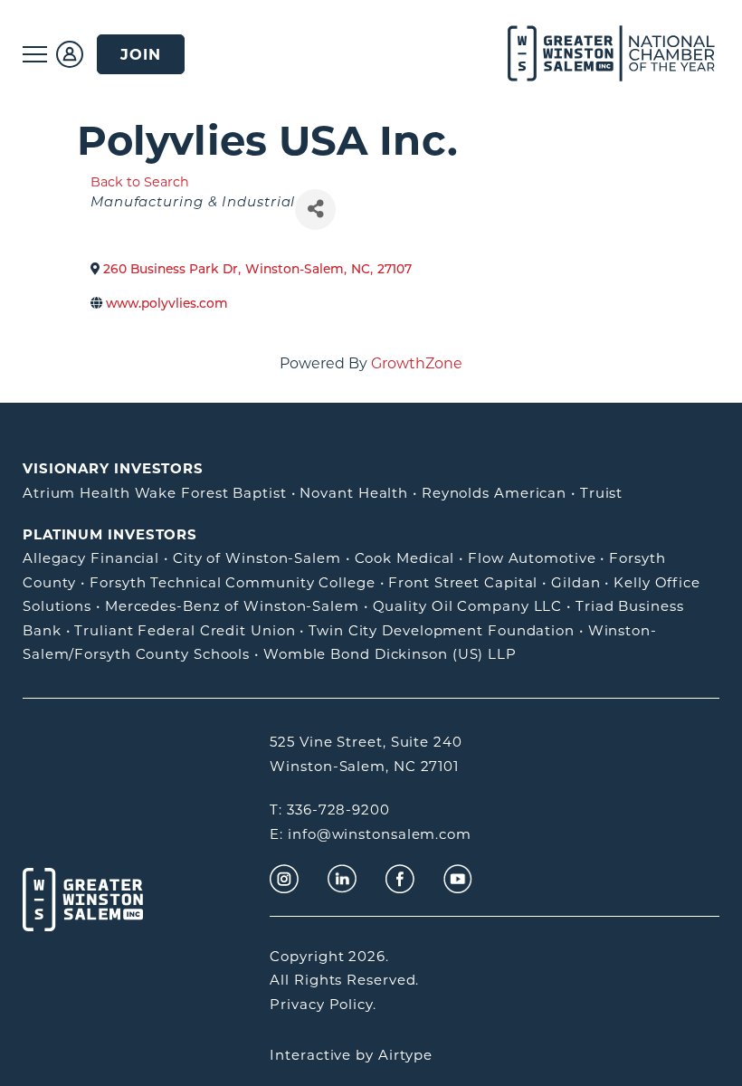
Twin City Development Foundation (442, 630)
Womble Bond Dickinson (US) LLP (390, 653)
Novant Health (354, 492)
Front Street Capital (462, 582)
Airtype (405, 1054)
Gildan (575, 582)
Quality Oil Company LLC (468, 605)
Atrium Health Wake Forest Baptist (155, 492)
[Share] (315, 209)
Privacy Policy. (323, 1004)
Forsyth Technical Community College (233, 582)
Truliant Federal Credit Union (184, 630)
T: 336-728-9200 (330, 809)
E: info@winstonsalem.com (370, 834)
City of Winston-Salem (257, 558)
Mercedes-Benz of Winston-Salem (232, 605)
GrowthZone (416, 363)
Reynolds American (494, 492)
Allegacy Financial (91, 558)
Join (140, 54)
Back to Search (139, 182)
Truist (601, 492)
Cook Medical (405, 558)
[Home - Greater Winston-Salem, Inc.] (590, 54)
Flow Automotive (532, 558)
